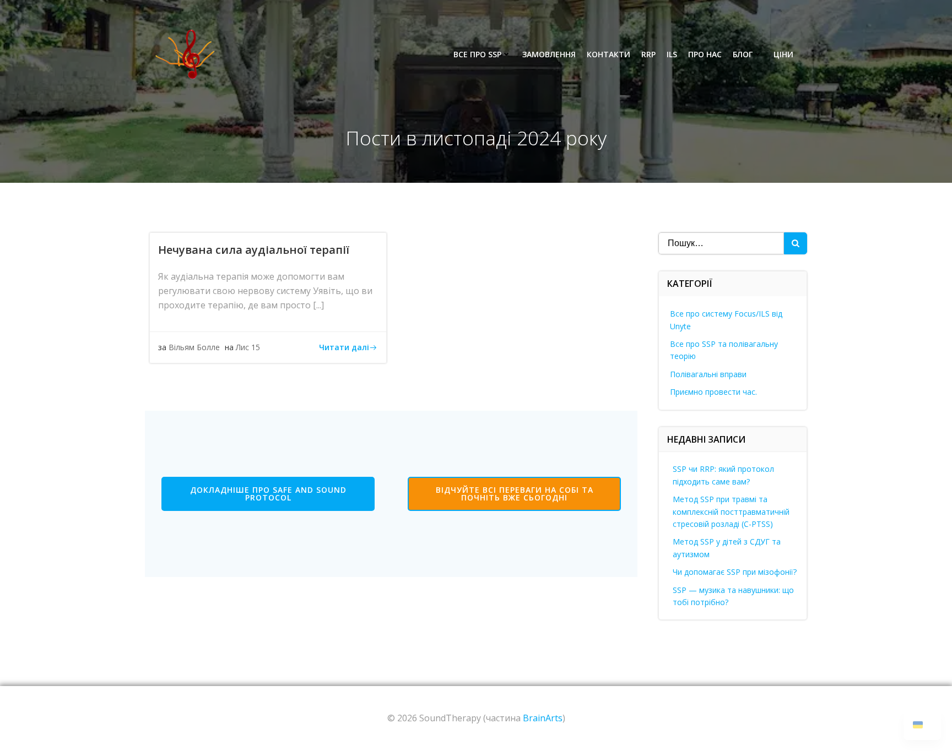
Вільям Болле (194, 347)
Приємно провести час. (713, 392)
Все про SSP (477, 54)
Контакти (608, 54)
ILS (672, 54)
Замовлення (549, 54)
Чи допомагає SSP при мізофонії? (735, 572)
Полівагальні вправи (708, 374)
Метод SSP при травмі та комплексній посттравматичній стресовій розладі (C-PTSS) (731, 511)
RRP (648, 54)
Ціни (783, 54)
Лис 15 (248, 347)
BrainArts (542, 718)
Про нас (705, 54)
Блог (743, 54)
